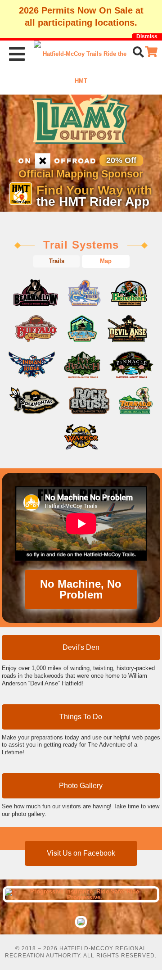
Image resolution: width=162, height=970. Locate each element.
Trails (56, 261)
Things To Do (80, 717)
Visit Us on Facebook (81, 853)
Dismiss (147, 36)
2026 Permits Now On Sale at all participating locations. (81, 16)
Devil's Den (81, 647)
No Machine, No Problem (81, 589)
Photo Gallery (81, 785)
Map (106, 261)
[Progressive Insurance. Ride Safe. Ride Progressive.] (81, 894)
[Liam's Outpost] (81, 110)
